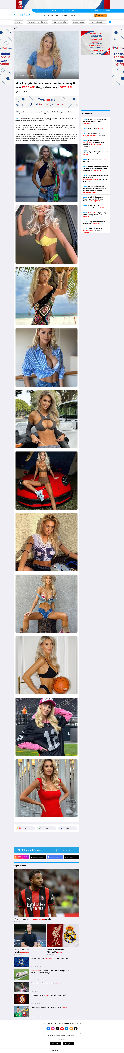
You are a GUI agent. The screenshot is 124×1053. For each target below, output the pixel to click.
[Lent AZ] (24, 14)
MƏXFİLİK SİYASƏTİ (75, 1023)
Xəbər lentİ (41, 15)
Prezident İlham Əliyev (97, 22)
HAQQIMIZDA (65, 1023)
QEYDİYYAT (107, 11)
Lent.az (18, 119)
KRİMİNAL (65, 15)
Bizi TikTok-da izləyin (38, 857)
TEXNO (73, 15)
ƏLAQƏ (55, 1023)
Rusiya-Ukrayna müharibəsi (37, 22)
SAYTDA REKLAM (47, 1023)
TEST (86, 15)
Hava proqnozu (78, 22)
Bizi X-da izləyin (70, 857)
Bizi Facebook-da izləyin (56, 857)
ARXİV (59, 1023)
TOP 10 (80, 15)
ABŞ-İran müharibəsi (60, 22)
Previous (14, 22)
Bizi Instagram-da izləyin (22, 857)
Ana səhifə (102, 28)
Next (110, 22)
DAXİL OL (98, 11)
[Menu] (15, 15)
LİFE (57, 15)
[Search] (109, 15)
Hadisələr (18, 22)
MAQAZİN (50, 15)
